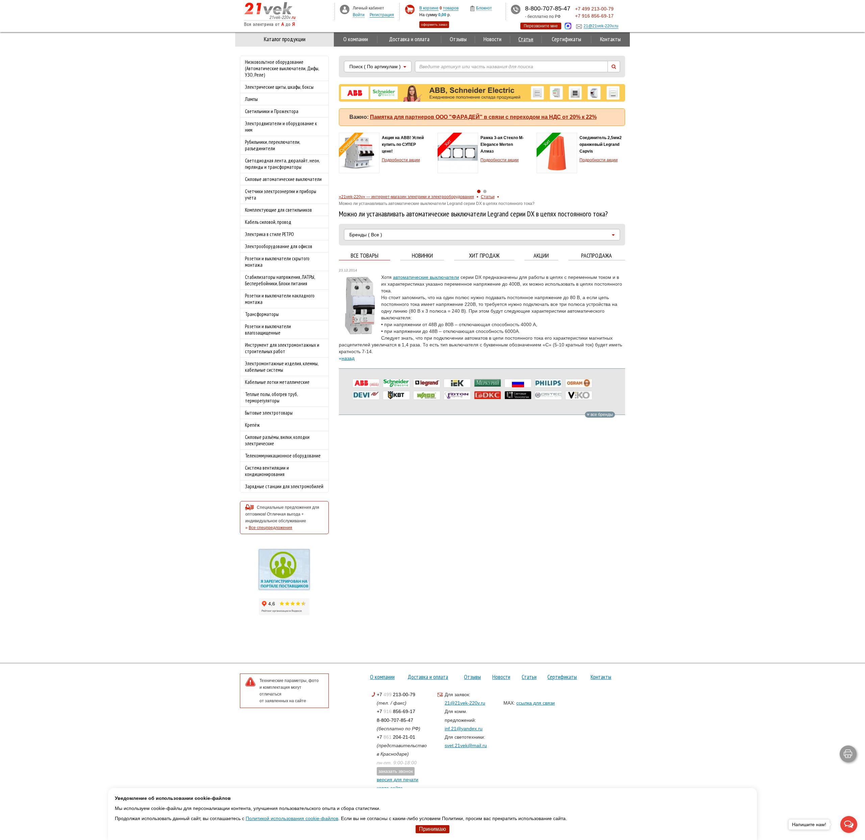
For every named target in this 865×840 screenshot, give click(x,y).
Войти (359, 14)
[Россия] (518, 383)
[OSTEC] (548, 395)
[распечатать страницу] (848, 753)
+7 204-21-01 (396, 737)
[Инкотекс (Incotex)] (487, 383)
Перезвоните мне (541, 26)
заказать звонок (395, 771)
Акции (541, 255)
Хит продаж (484, 255)
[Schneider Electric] (396, 383)
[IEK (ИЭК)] (457, 383)
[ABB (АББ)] (365, 383)
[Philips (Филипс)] (548, 383)
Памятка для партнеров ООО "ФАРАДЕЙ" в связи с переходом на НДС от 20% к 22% (483, 117)
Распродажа (596, 255)
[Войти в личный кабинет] (344, 9)
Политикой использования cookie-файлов (292, 818)
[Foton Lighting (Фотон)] (457, 395)
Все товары (364, 255)
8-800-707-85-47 (395, 720)
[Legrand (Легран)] (426, 383)
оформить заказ (434, 24)
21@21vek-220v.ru (465, 703)
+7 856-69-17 (396, 711)
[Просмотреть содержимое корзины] (410, 10)
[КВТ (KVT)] (396, 395)
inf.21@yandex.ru (464, 728)
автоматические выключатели (426, 277)
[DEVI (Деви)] (365, 395)
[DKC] (487, 395)
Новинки (422, 255)
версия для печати (397, 779)
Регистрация (382, 14)
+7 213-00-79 (396, 694)
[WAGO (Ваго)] (426, 395)
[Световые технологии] (518, 395)
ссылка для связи (535, 703)
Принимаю (432, 829)
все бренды (601, 414)
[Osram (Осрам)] (578, 383)
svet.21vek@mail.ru (466, 745)
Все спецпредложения (270, 527)
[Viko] (578, 395)
